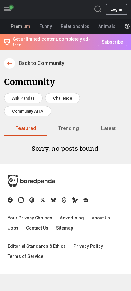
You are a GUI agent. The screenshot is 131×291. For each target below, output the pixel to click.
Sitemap (64, 228)
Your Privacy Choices (30, 217)
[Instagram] (21, 200)
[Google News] (85, 200)
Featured (25, 128)
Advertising (72, 217)
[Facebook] (10, 200)
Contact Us (37, 228)
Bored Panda (31, 181)
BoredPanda (38, 9)
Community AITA (27, 111)
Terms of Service (25, 256)
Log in (116, 9)
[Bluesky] (53, 200)
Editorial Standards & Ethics (37, 246)
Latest (108, 128)
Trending (68, 128)
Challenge (62, 98)
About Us (101, 217)
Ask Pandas (23, 98)
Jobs (13, 228)
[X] (42, 200)
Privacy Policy (88, 246)
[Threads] (64, 200)
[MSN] (75, 200)
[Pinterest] (31, 200)
